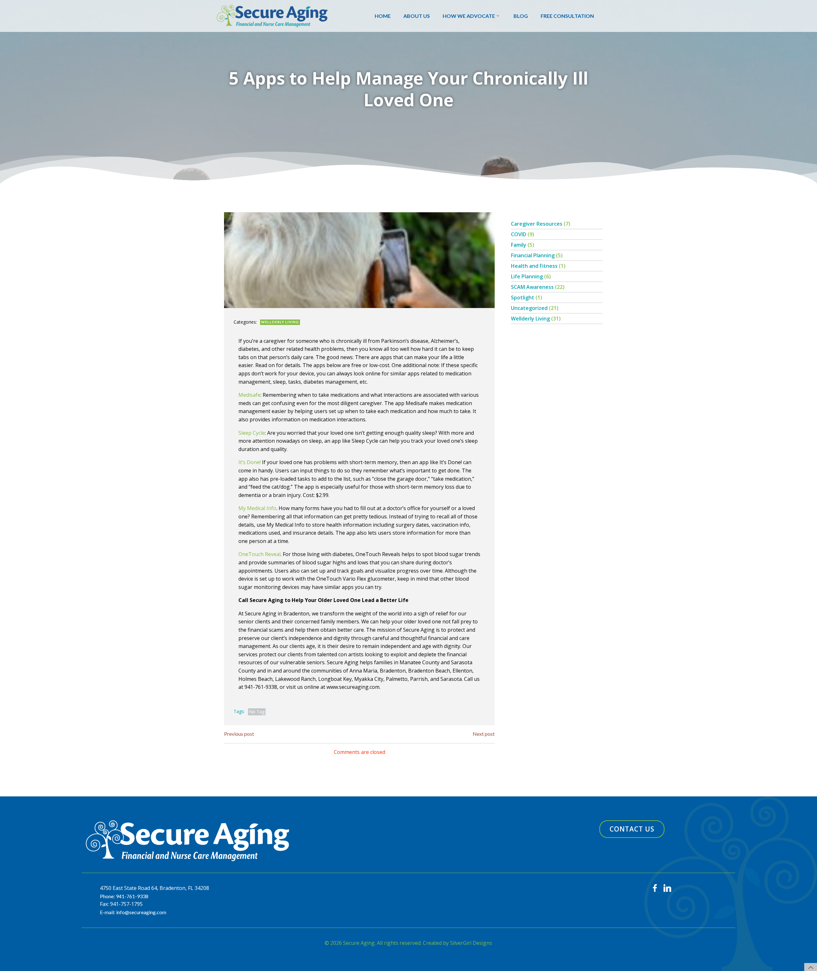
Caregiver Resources (536, 223)
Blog (520, 16)
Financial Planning (533, 255)
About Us (416, 16)
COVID (518, 234)
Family (518, 244)
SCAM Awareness (532, 286)
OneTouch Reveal (259, 554)
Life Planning (527, 276)
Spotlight (522, 297)
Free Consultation (567, 16)
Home (383, 16)
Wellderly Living (280, 322)
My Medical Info (257, 508)
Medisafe (249, 394)
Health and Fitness (534, 265)
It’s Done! (249, 462)
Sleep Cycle (251, 432)
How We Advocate (469, 16)
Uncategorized (529, 308)
